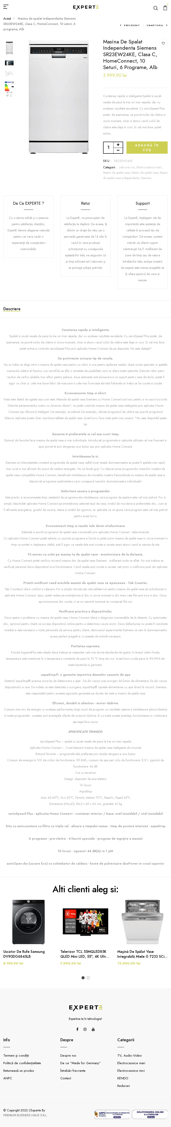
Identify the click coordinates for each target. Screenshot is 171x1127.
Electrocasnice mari (131, 1063)
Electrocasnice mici (131, 1070)
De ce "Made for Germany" (80, 1063)
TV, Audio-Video (129, 1055)
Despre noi (68, 1055)
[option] (9, 48)
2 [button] (89, 978)
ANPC (7, 1078)
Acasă (7, 18)
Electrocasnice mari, (149, 167)
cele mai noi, (127, 167)
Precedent (132, 25)
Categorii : (110, 167)
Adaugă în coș (147, 147)
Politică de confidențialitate (22, 1063)
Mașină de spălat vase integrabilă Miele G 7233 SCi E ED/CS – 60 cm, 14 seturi (142, 954)
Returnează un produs (18, 1070)
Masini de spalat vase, (117, 172)
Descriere (11, 309)
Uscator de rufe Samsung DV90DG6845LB (24, 954)
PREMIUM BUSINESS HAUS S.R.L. (25, 1115)
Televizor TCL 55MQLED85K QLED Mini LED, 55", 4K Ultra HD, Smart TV (84, 954)
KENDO (122, 1078)
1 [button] (84, 978)
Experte (36, 1110)
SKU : (107, 161)
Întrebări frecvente (73, 1070)
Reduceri (123, 1085)
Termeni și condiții (16, 1055)
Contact (65, 1078)
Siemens (146, 178)
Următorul (155, 25)
